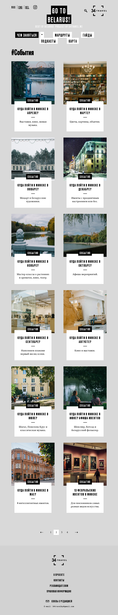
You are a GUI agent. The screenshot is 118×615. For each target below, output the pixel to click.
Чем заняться (27, 35)
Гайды (87, 35)
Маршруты (62, 35)
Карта (73, 41)
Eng (20, 7)
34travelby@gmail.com (63, 606)
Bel (27, 7)
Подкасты (48, 41)
